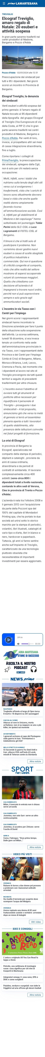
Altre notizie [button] (35, 761)
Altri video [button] (36, 922)
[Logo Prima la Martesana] (23, 3)
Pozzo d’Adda (10, 138)
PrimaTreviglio (10, 160)
